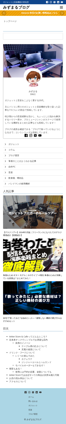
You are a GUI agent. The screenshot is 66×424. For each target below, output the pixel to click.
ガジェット (33, 405)
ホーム (31, 397)
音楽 (30, 409)
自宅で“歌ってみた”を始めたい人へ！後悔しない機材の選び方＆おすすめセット (32, 319)
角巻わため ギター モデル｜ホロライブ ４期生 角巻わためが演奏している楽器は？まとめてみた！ (32, 277)
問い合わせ (33, 401)
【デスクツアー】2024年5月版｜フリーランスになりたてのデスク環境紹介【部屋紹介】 (32, 234)
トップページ (10, 21)
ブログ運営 (33, 414)
